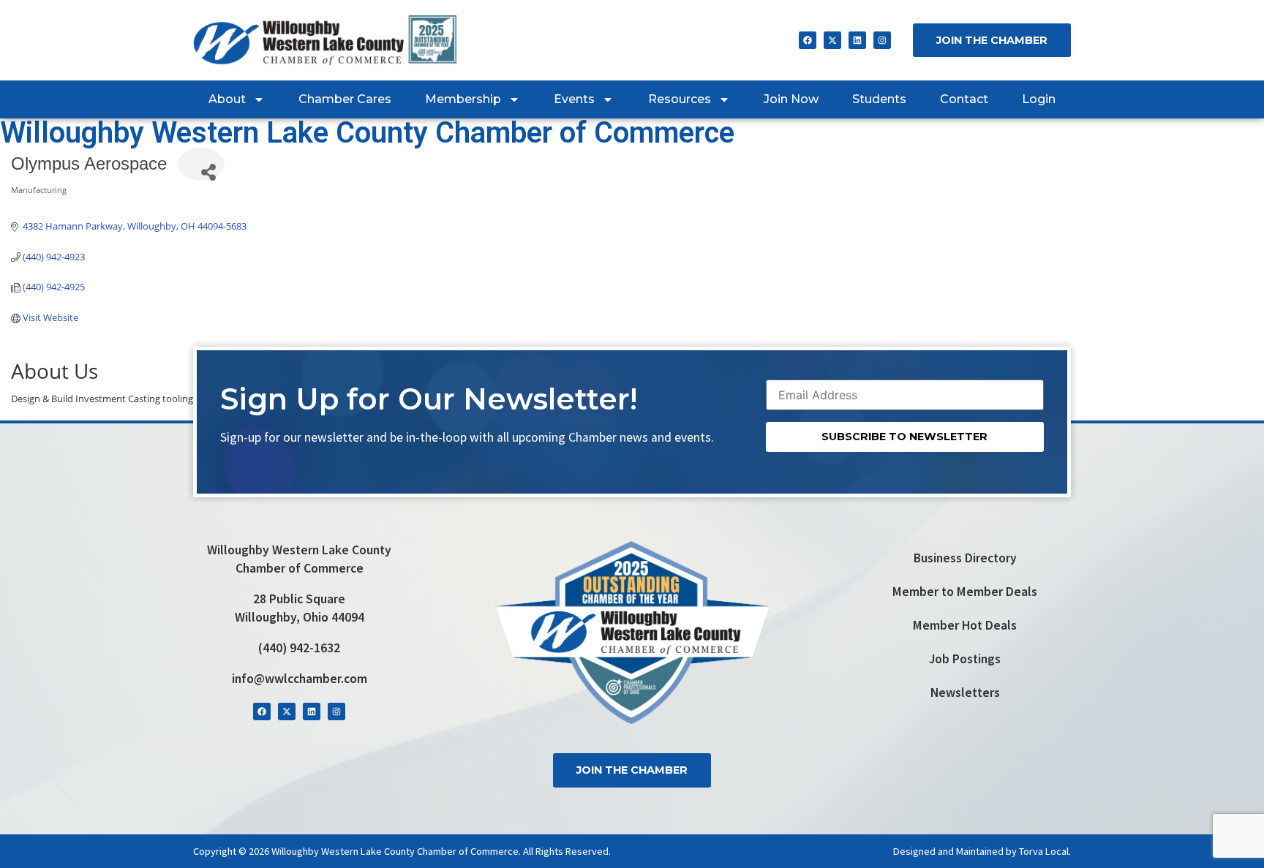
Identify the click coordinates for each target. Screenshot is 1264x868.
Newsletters (965, 692)
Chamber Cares (344, 99)
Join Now (791, 99)
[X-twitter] (832, 40)
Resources (679, 99)
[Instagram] (882, 40)
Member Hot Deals (965, 625)
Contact (964, 99)
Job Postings (965, 659)
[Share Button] (201, 164)
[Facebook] (807, 40)
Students (879, 99)
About (227, 99)
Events (574, 99)
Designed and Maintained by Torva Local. (982, 851)
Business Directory (965, 558)
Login (1039, 99)
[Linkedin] (857, 40)
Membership (463, 99)
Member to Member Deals (964, 592)
